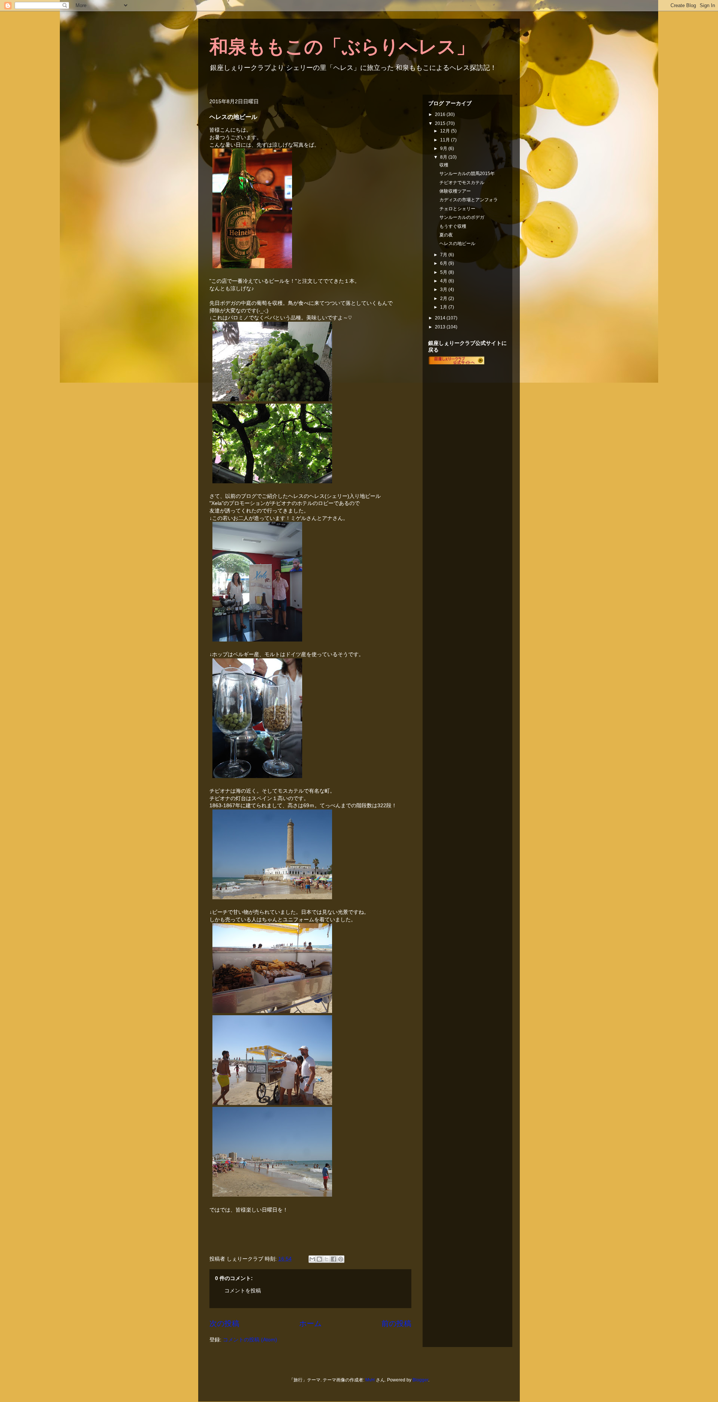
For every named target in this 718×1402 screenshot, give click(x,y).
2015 (441, 123)
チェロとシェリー (457, 208)
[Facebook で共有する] (333, 1259)
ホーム (310, 1323)
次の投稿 (224, 1323)
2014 (441, 318)
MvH (370, 1380)
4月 (444, 281)
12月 (445, 131)
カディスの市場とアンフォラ (468, 199)
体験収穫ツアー (455, 191)
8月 (444, 157)
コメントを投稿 (242, 1291)
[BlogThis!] (319, 1259)
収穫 (443, 165)
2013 (441, 327)
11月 (445, 140)
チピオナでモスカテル (461, 182)
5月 (444, 272)
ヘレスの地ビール (457, 243)
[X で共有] (326, 1259)
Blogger (420, 1380)
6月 (444, 263)
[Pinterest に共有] (340, 1259)
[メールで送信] (312, 1259)
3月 (444, 289)
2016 (441, 114)
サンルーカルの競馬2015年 (467, 173)
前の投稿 (396, 1323)
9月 (444, 148)
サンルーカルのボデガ (461, 217)
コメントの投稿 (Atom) (250, 1340)
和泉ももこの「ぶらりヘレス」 (342, 46)
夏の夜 (446, 235)
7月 (444, 254)
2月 (444, 298)
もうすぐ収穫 (452, 226)
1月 (444, 307)
